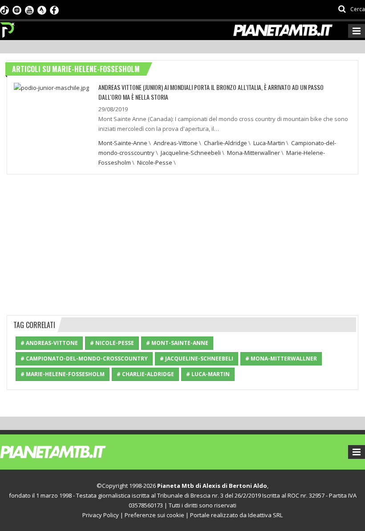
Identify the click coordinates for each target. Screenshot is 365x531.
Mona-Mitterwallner (253, 153)
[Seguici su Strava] (41, 9)
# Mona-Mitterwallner (281, 358)
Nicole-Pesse (154, 162)
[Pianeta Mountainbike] (8, 28)
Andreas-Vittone (176, 143)
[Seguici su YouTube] (29, 9)
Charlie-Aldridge (225, 143)
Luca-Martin (269, 143)
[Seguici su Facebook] (54, 9)
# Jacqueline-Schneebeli (196, 358)
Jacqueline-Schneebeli (191, 153)
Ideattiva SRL (265, 515)
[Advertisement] (182, 243)
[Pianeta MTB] (69, 451)
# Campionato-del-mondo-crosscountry (84, 358)
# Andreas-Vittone (49, 343)
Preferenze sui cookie (154, 515)
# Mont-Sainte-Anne (177, 343)
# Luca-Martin (208, 374)
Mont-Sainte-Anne (122, 143)
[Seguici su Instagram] (16, 9)
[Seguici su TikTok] (4, 9)
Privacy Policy (100, 515)
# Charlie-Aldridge (145, 374)
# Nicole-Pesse (112, 343)
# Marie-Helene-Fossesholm (62, 374)
